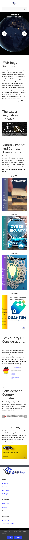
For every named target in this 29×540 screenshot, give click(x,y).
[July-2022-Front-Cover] (14, 217)
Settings (24, 531)
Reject (18, 537)
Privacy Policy (6, 520)
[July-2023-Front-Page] (14, 256)
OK (10, 537)
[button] (3, 416)
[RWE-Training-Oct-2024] (14, 445)
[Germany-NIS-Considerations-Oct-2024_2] (14, 367)
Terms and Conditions (8, 524)
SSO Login (5, 494)
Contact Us (5, 487)
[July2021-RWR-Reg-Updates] (14, 178)
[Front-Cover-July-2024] (14, 295)
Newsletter (5, 503)
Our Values (5, 490)
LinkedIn (4, 507)
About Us (5, 483)
